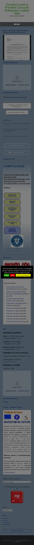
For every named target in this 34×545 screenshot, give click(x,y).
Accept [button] (6, 275)
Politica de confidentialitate (23, 275)
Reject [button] (12, 275)
